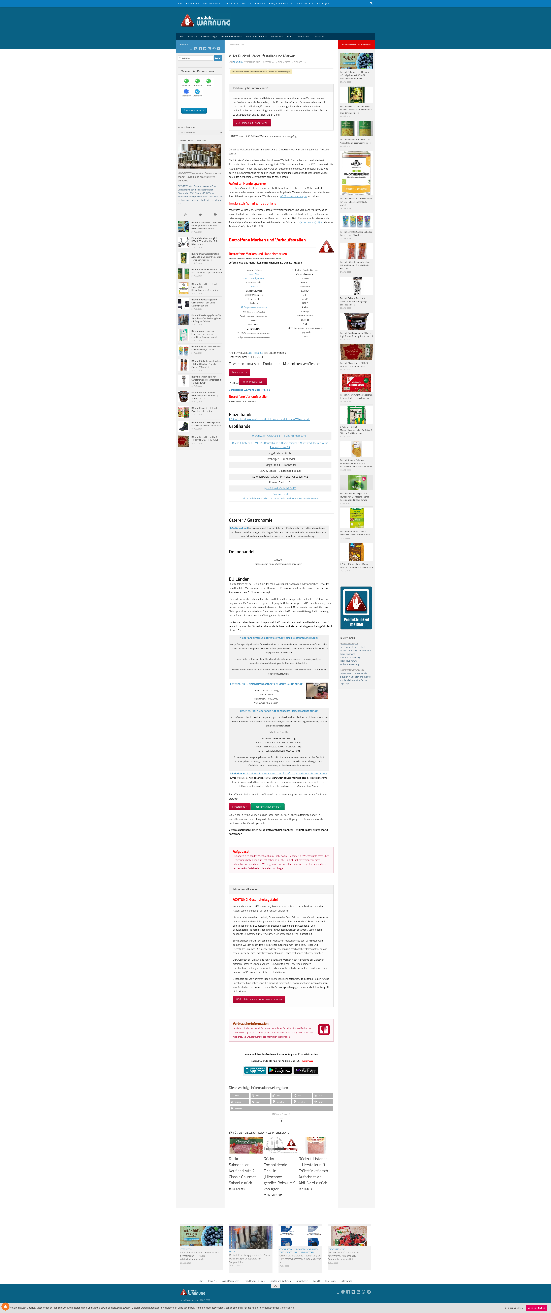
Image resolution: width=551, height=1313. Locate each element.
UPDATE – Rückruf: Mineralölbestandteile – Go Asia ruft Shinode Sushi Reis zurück (356, 430)
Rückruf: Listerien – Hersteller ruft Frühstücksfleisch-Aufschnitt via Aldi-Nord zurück (314, 1170)
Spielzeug (233, 1252)
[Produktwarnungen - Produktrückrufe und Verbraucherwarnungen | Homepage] (205, 20)
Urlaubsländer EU (303, 3)
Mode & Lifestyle (210, 3)
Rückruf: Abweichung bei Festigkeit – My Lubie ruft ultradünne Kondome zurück (204, 334)
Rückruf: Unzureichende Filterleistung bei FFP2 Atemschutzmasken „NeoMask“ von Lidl (300, 1259)
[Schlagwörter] (215, 215)
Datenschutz (318, 36)
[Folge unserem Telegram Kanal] (218, 48)
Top (343, 1249)
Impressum (303, 36)
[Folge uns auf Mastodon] (195, 48)
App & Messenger (209, 36)
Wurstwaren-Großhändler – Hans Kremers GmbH (280, 435)
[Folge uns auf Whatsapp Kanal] (214, 48)
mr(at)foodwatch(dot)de (309, 222)
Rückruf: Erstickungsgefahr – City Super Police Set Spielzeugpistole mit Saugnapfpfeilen (206, 318)
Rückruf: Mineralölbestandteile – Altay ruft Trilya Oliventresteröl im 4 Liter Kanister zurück (206, 257)
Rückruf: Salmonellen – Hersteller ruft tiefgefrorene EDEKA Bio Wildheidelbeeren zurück (206, 225)
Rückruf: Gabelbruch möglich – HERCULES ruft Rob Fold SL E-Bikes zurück (205, 241)
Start (180, 3)
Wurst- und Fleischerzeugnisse (280, 72)
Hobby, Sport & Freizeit (279, 3)
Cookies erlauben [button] (536, 1308)
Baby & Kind (191, 3)
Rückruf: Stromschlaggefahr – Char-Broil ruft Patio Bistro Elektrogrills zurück (205, 302)
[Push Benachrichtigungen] (5, 1307)
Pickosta (254, 286)
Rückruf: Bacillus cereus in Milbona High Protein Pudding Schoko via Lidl (204, 395)
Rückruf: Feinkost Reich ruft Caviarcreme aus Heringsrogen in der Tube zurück (206, 380)
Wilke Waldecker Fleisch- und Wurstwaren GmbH (249, 72)
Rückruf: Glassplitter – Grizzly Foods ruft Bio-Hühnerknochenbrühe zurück (204, 287)
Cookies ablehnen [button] (514, 1308)
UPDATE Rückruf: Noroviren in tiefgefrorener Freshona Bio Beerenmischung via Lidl (343, 1256)
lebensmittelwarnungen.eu (352, 670)
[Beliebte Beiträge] (200, 215)
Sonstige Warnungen (308, 1249)
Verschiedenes (285, 1252)
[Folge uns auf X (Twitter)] (204, 48)
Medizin (245, 3)
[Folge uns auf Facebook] (200, 48)
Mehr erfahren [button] (287, 1308)
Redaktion (238, 62)
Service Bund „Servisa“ (254, 278)
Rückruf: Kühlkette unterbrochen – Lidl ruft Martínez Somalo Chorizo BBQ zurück (206, 364)
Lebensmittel (230, 3)
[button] (239, 1095)
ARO (254, 307)
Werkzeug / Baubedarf (304, 1252)
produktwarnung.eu (349, 643)
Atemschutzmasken (288, 1249)
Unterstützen (277, 36)
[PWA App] (191, 48)
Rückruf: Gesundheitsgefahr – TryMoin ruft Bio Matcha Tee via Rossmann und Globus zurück (354, 496)
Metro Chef (254, 274)
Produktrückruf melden (231, 36)
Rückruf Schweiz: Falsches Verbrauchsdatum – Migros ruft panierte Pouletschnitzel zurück (356, 463)
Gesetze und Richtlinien (256, 36)
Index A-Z (192, 36)
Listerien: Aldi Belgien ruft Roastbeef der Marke (266, 684)
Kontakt (290, 36)
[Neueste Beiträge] (185, 215)
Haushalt (259, 3)
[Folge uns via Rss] (209, 48)
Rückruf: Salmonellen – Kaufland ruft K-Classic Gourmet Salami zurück (242, 1170)
